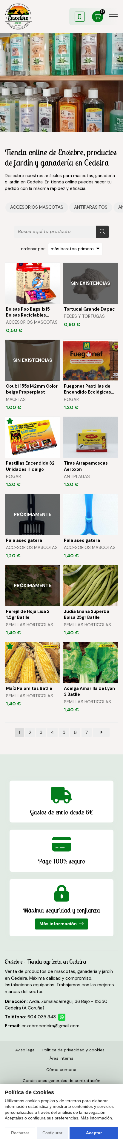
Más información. (97, 1118)
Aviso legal (25, 1050)
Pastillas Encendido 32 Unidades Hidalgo (30, 466)
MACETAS (16, 399)
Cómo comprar (61, 1069)
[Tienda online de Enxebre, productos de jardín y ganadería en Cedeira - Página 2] (101, 732)
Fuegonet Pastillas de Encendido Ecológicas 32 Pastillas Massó (87, 389)
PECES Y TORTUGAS (84, 316)
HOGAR (71, 399)
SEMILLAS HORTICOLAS (29, 624)
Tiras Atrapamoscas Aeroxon (86, 466)
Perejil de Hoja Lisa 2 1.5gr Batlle (28, 614)
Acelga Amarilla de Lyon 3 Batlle (89, 691)
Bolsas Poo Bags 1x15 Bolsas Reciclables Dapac (28, 312)
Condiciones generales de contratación (61, 1080)
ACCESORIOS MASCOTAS (32, 322)
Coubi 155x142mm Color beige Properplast (32, 389)
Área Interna (61, 1058)
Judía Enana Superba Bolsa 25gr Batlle (86, 614)
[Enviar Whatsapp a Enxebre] (61, 1017)
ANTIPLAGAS (77, 476)
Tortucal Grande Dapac (89, 309)
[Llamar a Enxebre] (79, 16)
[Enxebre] (18, 16)
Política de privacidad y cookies (73, 1050)
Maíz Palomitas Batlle (29, 688)
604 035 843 (41, 1017)
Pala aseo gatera (24, 540)
